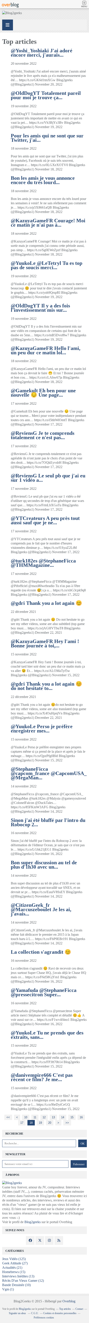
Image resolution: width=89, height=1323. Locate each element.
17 (21, 1122)
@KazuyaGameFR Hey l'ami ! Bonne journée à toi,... (45, 643)
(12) (23, 1280)
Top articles (65, 1308)
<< (8, 1117)
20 (49, 1122)
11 (34, 1117)
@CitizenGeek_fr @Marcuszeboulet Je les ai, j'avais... (41, 909)
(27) (15, 1263)
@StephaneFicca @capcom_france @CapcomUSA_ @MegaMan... (49, 773)
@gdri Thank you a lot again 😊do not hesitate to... (46, 686)
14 (62, 1117)
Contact (79, 1308)
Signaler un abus (18, 1313)
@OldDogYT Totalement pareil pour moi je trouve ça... (46, 95)
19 (40, 1122)
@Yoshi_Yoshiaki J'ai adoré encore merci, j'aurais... (41, 53)
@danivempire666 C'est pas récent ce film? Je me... (42, 1077)
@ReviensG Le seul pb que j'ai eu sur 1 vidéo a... (48, 478)
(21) (12, 1267)
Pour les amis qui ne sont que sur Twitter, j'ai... (47, 138)
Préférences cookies (44, 1317)
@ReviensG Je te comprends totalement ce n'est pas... (42, 435)
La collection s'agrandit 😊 (41, 952)
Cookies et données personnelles (59, 1313)
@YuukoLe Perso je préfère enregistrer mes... (42, 729)
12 (44, 1117)
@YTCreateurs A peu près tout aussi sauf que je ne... (45, 520)
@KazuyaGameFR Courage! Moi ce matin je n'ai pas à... (48, 223)
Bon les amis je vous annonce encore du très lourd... (43, 180)
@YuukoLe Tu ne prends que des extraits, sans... (47, 1035)
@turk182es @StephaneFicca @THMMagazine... (43, 563)
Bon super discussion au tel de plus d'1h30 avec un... (44, 865)
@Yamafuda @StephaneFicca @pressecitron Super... (43, 992)
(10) (16, 1285)
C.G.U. (35, 1313)
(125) (14, 1259)
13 (53, 1117)
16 (81, 1117)
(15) (13, 1272)
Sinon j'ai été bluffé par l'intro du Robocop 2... (48, 822)
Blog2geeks (32, 1222)
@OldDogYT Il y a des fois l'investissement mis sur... (40, 308)
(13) (18, 1276)
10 (25, 1117)
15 (71, 1117)
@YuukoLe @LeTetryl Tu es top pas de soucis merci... (46, 265)
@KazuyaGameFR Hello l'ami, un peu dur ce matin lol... (45, 350)
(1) (8, 1289)
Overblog (68, 1301)
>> (67, 1122)
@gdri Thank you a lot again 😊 (46, 603)
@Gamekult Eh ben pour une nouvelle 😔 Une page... (43, 393)
